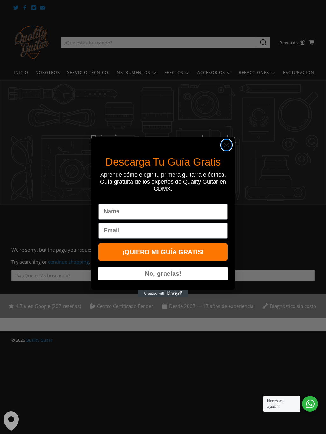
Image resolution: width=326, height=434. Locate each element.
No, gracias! (163, 273)
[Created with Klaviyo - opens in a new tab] (163, 293)
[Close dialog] (226, 145)
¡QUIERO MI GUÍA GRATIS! (163, 251)
